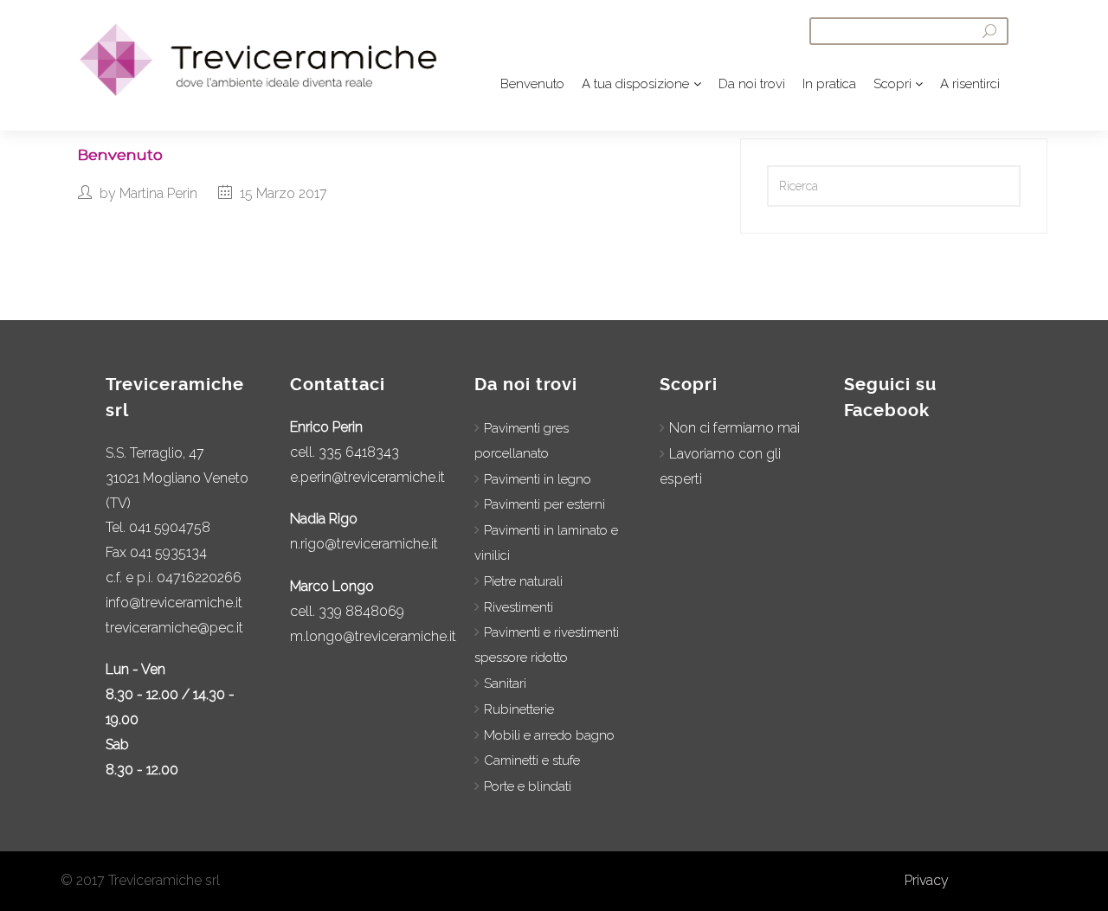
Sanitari (505, 683)
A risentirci (970, 84)
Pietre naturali (523, 581)
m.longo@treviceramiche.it (373, 636)
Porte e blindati (527, 786)
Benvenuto (532, 84)
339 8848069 (361, 611)
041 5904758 (169, 527)
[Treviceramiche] (245, 59)
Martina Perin (158, 193)
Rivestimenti (518, 607)
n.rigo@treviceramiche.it (364, 544)
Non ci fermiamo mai (734, 428)
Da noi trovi (751, 84)
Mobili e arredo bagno (549, 735)
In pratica (829, 84)
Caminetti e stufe (532, 760)
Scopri (892, 84)
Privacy (927, 880)
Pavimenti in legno (537, 479)
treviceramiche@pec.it (174, 627)
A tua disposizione (635, 84)
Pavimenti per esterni (544, 504)
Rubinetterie (519, 709)
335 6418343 (359, 452)
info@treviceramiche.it (174, 602)
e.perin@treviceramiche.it (367, 477)
